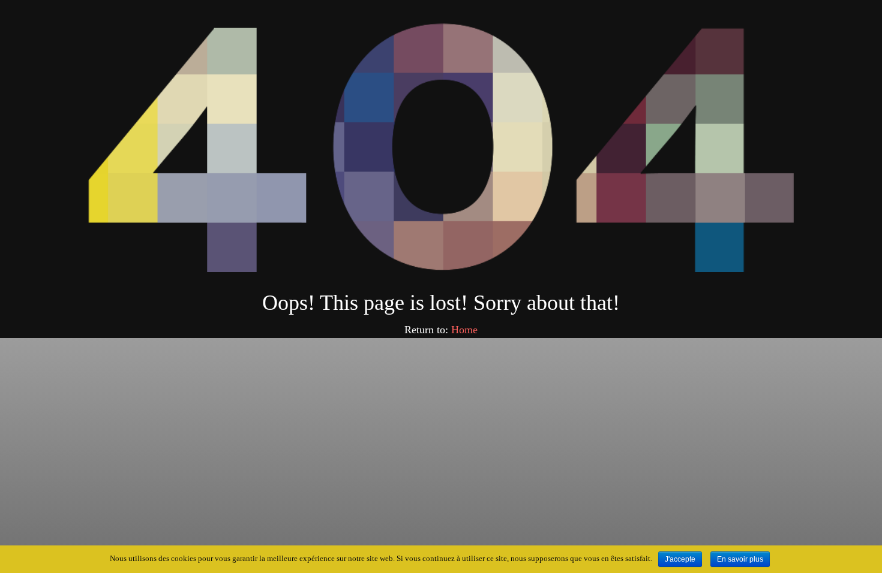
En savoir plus (740, 559)
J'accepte (680, 559)
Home (464, 330)
